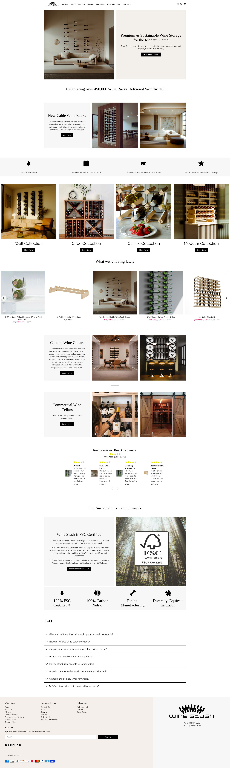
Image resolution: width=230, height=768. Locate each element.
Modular (127, 4)
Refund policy (10, 722)
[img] (115, 454)
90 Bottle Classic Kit (207, 317)
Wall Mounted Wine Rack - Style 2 (161, 317)
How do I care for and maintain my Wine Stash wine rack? (78, 671)
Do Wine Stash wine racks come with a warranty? (74, 686)
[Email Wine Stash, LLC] (6, 745)
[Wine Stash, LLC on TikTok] (17, 745)
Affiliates (8, 712)
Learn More (67, 373)
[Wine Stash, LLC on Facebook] (9, 745)
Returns (44, 712)
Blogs (7, 707)
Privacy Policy (10, 720)
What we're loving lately (115, 261)
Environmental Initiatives (14, 717)
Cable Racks (81, 712)
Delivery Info (45, 717)
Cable (65, 4)
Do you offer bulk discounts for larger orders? (72, 664)
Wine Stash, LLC (15, 755)
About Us (8, 710)
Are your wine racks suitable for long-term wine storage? (78, 649)
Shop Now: (28, 250)
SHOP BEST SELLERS (151, 54)
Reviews (44, 715)
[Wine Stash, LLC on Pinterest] (14, 745)
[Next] (226, 298)
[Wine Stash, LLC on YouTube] (20, 745)
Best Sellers (113, 4)
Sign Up (108, 737)
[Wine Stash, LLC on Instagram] (11, 745)
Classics (100, 4)
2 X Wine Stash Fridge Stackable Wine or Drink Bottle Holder (23, 318)
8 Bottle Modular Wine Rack (69, 317)
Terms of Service (11, 715)
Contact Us (45, 707)
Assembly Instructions (49, 720)
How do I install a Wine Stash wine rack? (69, 641)
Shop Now (67, 135)
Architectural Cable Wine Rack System (115, 317)
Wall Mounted (78, 4)
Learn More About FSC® (79, 568)
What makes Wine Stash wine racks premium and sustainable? (81, 634)
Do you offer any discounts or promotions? (70, 656)
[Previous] (3, 298)
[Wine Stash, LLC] (52, 4)
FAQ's (43, 710)
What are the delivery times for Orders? (69, 679)
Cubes (90, 4)
